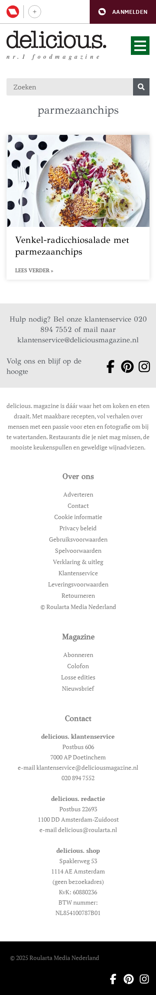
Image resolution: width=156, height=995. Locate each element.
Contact (78, 505)
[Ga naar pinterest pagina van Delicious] (124, 366)
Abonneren (78, 655)
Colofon (78, 666)
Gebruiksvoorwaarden (78, 539)
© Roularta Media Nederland (78, 607)
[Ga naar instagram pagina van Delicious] (141, 366)
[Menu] (140, 45)
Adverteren (78, 494)
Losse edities (78, 677)
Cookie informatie (78, 517)
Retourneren (78, 595)
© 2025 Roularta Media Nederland (54, 958)
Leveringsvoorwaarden (78, 584)
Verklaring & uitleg (78, 562)
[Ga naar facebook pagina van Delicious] (107, 366)
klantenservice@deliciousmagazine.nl (78, 339)
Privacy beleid (78, 528)
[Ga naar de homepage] (56, 39)
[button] (123, 12)
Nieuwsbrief (78, 688)
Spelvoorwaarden (78, 550)
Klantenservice (78, 573)
